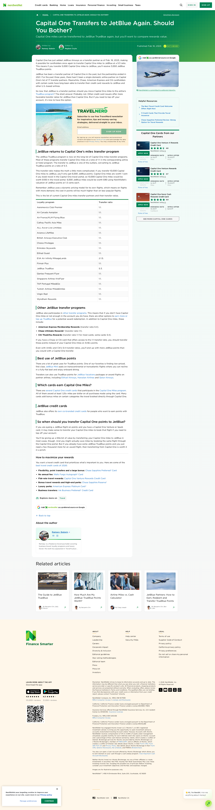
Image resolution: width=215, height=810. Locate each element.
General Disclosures (104, 748)
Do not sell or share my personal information (173, 655)
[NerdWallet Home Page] (12, 5)
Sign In (192, 5)
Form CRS (144, 744)
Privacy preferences (168, 651)
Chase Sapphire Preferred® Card (101, 470)
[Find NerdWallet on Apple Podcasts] (175, 690)
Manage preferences (28, 801)
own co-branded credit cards (72, 411)
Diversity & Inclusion (101, 651)
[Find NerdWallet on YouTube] (165, 690)
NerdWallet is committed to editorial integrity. (157, 90)
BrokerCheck (137, 748)
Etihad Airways (68, 377)
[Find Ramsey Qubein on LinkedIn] (57, 535)
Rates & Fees (143, 162)
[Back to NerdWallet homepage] (37, 14)
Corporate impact (100, 647)
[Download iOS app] (33, 691)
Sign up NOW (113, 132)
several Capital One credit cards (61, 390)
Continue (49, 801)
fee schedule (116, 748)
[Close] (212, 790)
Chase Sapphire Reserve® (94, 482)
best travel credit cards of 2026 (51, 465)
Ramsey (60, 532)
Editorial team (98, 662)
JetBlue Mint (52, 366)
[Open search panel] (181, 5)
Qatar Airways (106, 377)
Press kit (96, 669)
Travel (45, 15)
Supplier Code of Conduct (170, 640)
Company (96, 636)
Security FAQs (132, 640)
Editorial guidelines (101, 654)
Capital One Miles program (113, 390)
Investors (96, 672)
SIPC (125, 742)
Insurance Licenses (116, 712)
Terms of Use (101, 139)
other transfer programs (74, 313)
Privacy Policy (94, 141)
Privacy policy (165, 643)
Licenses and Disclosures (121, 700)
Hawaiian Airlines (86, 377)
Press (94, 665)
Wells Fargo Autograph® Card (68, 474)
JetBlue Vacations (86, 374)
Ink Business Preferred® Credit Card (75, 490)
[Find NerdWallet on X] (160, 690)
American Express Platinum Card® (69, 486)
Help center (131, 636)
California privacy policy (170, 647)
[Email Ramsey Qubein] (53, 535)
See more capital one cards (157, 219)
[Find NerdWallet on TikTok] (179, 690)
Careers (95, 643)
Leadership (97, 640)
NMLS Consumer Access (101, 700)
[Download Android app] (51, 691)
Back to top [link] (44, 515)
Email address (83, 127)
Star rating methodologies (104, 658)
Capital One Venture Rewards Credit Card (85, 478)
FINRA (120, 742)
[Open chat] (208, 803)
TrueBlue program (45, 94)
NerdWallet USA (103, 798)
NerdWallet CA (123, 798)
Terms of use (164, 636)
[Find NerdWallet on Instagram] (170, 690)
